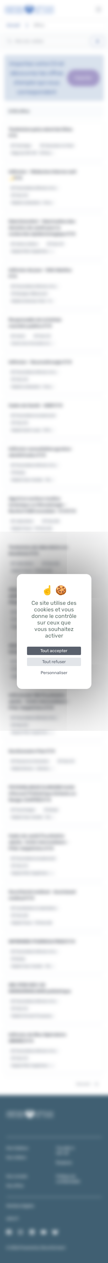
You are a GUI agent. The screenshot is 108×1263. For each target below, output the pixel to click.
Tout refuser (54, 661)
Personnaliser (54, 672)
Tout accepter (53, 650)
